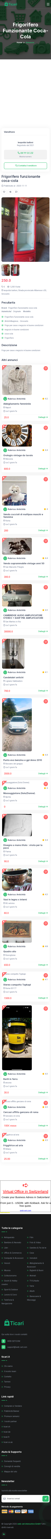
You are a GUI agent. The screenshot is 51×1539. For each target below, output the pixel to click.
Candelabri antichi (13, 677)
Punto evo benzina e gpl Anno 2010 (22, 760)
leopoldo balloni (25, 142)
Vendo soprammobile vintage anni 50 (23, 563)
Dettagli (42, 417)
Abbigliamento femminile (17, 403)
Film (31, 1237)
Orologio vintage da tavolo (18, 455)
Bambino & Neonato (12, 1242)
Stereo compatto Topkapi (17, 984)
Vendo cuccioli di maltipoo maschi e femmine (23, 515)
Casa (31, 1253)
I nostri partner (10, 1421)
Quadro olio (9, 951)
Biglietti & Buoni (36, 1270)
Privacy (7, 1387)
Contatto (7, 1376)
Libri (6, 1248)
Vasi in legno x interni (15, 899)
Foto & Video (35, 1242)
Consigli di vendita (12, 1466)
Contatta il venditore (27, 165)
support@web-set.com (17, 1347)
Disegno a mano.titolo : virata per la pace (22, 846)
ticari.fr (7, 1437)
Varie (31, 1286)
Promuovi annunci (11, 1416)
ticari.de (7, 1432)
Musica (7, 1270)
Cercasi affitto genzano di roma (20, 1112)
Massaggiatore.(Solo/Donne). (19, 793)
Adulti (32, 1291)
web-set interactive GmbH (29, 1524)
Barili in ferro (10, 1079)
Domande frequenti (12, 1461)
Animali (32, 1275)
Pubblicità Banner (11, 1411)
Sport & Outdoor (11, 1289)
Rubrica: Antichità (16, 399)
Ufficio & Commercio (13, 1253)
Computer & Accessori (14, 1258)
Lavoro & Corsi (10, 1294)
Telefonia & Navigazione (7, 1302)
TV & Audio (34, 1281)
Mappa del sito (10, 1471)
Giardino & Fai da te (37, 1248)
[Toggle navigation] (48, 4)
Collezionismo (10, 1275)
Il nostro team (10, 1371)
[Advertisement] (25, 86)
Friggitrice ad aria (13, 1145)
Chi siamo (8, 1366)
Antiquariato (9, 1237)
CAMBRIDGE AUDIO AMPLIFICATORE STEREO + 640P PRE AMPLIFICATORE (23, 616)
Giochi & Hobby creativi (9, 1283)
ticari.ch (7, 1426)
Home (19, 42)
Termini (7, 1382)
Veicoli (7, 1263)
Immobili (33, 1258)
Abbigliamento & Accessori (35, 1265)
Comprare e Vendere (13, 1406)
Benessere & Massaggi (34, 1298)
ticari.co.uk (8, 1442)
